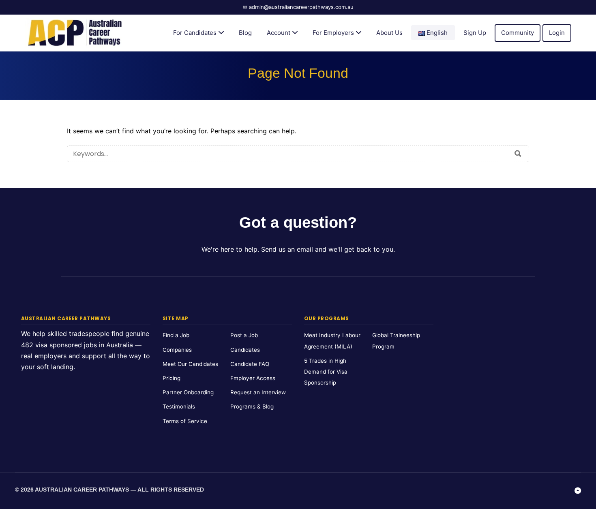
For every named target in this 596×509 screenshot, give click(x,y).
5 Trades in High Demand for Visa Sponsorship (325, 371)
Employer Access (252, 378)
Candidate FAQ (249, 364)
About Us (389, 32)
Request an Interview (258, 392)
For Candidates (195, 32)
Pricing (171, 378)
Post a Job (244, 335)
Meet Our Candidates (190, 364)
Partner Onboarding (188, 392)
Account (278, 32)
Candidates (245, 349)
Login (557, 32)
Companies (177, 349)
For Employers (333, 32)
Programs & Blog (252, 406)
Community (517, 32)
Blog (245, 32)
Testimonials (179, 406)
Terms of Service (185, 421)
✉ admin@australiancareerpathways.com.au (298, 7)
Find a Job (176, 335)
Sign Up (474, 32)
